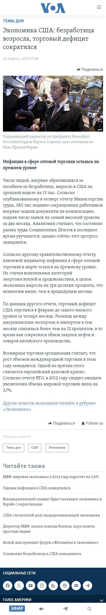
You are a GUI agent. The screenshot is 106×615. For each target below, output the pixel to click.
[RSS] (53, 585)
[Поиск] (89, 609)
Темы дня (13, 21)
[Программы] (41, 609)
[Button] (89, 69)
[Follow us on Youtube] (30, 585)
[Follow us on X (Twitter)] (19, 585)
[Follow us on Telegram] (87, 585)
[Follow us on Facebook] (7, 585)
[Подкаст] (64, 585)
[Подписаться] (76, 585)
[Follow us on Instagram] (42, 585)
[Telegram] (65, 609)
